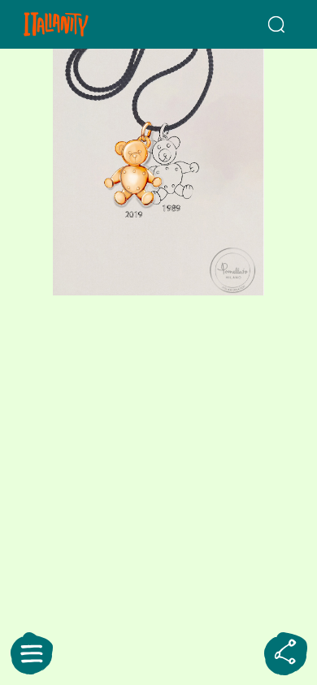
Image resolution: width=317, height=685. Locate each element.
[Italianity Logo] (78, 24)
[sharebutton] (285, 653)
